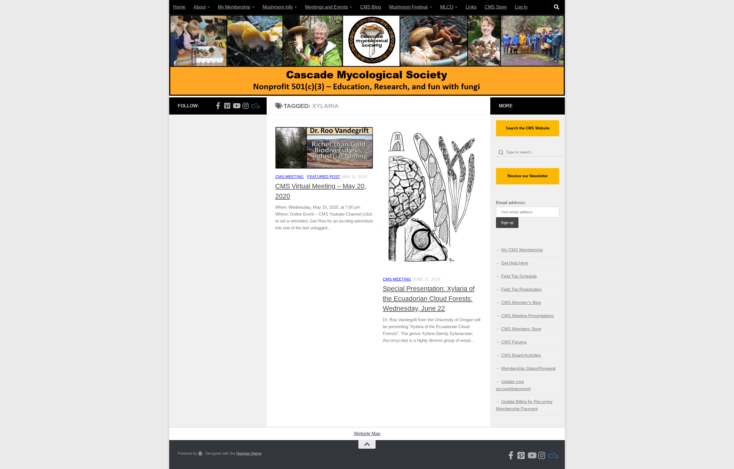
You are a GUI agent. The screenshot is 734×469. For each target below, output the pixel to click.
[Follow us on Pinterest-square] (227, 105)
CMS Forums (514, 342)
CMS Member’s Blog (521, 302)
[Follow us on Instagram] (245, 105)
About (200, 7)
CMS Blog (370, 7)
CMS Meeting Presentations (527, 315)
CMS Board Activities (521, 355)
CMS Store (496, 7)
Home (179, 7)
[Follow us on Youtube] (236, 105)
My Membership (234, 7)
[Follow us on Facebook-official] (217, 105)
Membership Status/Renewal (528, 368)
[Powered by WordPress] (200, 453)
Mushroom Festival (408, 7)
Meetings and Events (326, 7)
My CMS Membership (522, 249)
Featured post (323, 176)
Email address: (511, 202)
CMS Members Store (521, 328)
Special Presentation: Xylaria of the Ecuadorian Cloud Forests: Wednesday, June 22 (429, 298)
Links (471, 7)
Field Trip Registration (521, 289)
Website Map (367, 433)
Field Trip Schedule (519, 276)
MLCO (446, 7)
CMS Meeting (289, 176)
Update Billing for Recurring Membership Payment (524, 405)
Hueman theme (248, 453)
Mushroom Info (278, 7)
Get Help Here (514, 263)
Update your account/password (513, 385)
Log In (521, 7)
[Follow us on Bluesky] (254, 105)
